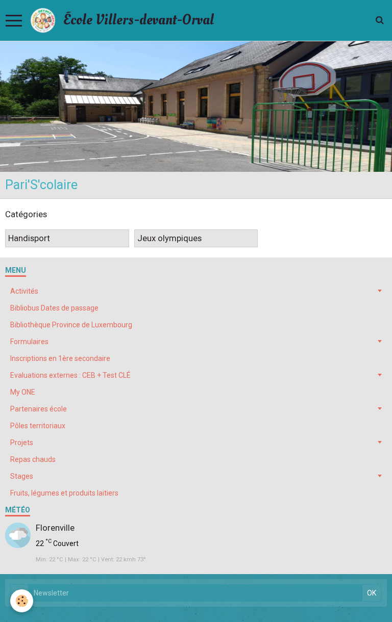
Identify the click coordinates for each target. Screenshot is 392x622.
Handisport (29, 239)
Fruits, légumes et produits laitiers (64, 493)
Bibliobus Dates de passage (54, 308)
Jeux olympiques (169, 239)
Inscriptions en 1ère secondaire (60, 358)
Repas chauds (33, 459)
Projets (21, 442)
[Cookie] (21, 600)
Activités (24, 291)
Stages (21, 476)
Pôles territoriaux (37, 426)
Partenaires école (38, 409)
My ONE (22, 392)
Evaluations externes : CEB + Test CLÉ (70, 375)
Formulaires (29, 342)
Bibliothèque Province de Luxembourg (71, 325)
